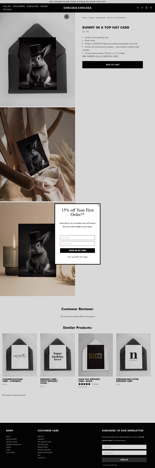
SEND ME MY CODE (77, 250)
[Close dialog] (98, 205)
